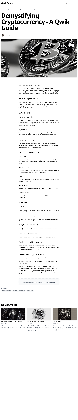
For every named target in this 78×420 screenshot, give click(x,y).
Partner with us (52, 282)
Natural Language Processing (35, 322)
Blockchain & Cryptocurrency (19, 290)
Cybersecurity (30, 290)
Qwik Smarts (7, 3)
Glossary (65, 3)
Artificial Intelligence (10, 9)
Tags (61, 3)
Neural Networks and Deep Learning (11, 322)
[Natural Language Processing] (39, 314)
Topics (52, 3)
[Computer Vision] (65, 314)
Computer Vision (57, 322)
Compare (56, 3)
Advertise (75, 3)
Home (2, 9)
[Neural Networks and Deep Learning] (13, 314)
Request (69, 3)
